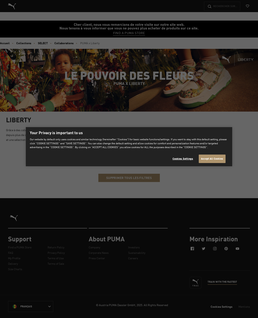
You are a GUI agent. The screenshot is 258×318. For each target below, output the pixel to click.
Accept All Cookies (212, 158)
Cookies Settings (183, 158)
